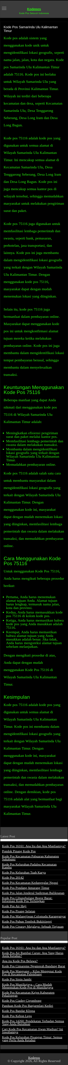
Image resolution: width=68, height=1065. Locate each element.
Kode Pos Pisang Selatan (18, 911)
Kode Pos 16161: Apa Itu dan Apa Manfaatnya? (34, 846)
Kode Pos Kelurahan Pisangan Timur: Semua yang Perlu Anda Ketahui (32, 1038)
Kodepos (34, 9)
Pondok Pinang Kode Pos (19, 851)
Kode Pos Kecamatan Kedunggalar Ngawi (30, 882)
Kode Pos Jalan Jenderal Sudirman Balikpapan (33, 893)
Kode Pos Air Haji (14, 906)
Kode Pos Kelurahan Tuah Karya (24, 872)
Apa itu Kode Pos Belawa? (20, 961)
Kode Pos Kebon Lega (17, 1016)
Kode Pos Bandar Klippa (18, 1011)
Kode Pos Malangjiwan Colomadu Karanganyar (34, 916)
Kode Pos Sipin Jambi (17, 979)
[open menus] (4, 8)
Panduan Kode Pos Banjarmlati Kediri (27, 1005)
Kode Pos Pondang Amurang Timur (25, 888)
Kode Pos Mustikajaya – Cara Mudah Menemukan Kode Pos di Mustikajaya (27, 986)
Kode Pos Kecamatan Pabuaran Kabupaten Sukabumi (30, 857)
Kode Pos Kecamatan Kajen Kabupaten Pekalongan (28, 994)
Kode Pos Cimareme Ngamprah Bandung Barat (33, 966)
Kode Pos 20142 (13, 877)
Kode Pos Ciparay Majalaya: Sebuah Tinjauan (33, 926)
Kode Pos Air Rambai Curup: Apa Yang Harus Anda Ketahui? (32, 954)
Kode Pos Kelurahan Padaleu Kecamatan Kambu (29, 865)
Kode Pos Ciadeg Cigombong (21, 1000)
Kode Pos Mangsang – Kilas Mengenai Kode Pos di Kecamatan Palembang (32, 972)
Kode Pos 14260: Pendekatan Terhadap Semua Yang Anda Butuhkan (33, 1022)
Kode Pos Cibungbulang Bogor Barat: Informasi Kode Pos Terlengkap (27, 899)
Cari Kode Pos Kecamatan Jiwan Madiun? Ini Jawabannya (32, 1030)
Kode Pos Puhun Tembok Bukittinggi (27, 921)
